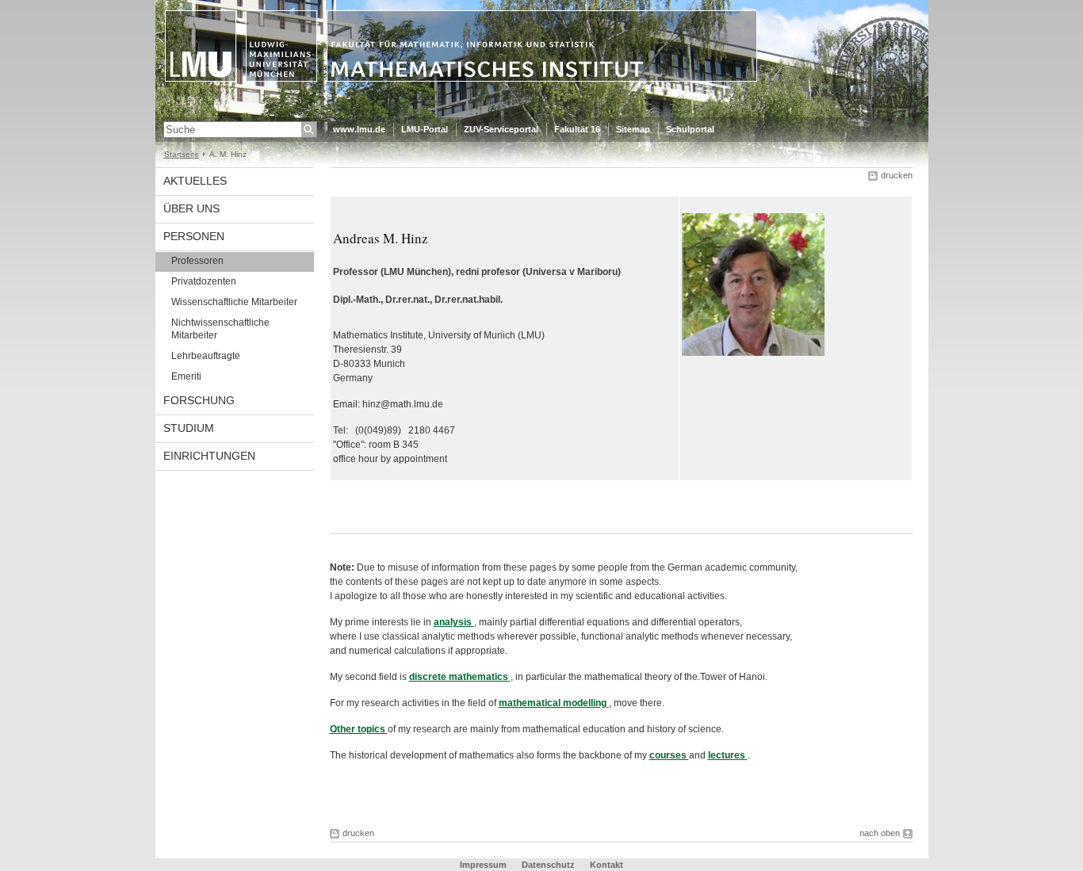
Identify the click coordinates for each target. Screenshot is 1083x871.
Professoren (197, 260)
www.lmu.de (359, 129)
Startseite (181, 154)
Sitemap (633, 129)
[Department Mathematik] (541, 114)
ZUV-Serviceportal (501, 129)
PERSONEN (193, 236)
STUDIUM (188, 428)
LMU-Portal (424, 129)
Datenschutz (548, 864)
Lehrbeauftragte (205, 355)
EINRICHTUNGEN (209, 455)
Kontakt (606, 864)
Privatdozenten (203, 281)
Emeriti (186, 376)
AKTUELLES (195, 180)
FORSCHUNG (199, 400)
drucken (897, 175)
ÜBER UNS (191, 208)
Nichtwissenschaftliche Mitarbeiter (220, 329)
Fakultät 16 (577, 129)
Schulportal (690, 129)
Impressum (483, 864)
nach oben (879, 833)
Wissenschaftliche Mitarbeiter (234, 302)
